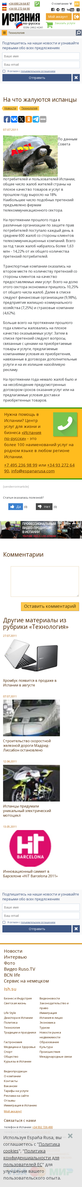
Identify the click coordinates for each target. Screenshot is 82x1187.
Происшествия (50, 1052)
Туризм (45, 1028)
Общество (11, 1057)
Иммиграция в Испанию (20, 1105)
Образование (49, 1042)
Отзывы (9, 1100)
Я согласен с (31, 71)
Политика (10, 1022)
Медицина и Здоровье (20, 1047)
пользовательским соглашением (38, 71)
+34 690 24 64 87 (19, 3)
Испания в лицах (51, 1018)
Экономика (47, 1022)
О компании (60, 3)
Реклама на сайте (16, 1096)
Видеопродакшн (15, 1071)
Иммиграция (48, 1013)
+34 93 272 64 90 (19, 9)
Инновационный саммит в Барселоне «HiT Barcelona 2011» (30, 873)
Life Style (10, 1013)
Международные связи (56, 1057)
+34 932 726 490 (42, 1127)
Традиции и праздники (20, 1032)
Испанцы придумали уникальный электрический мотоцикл (27, 811)
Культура (46, 1047)
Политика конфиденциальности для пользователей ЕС (31, 1157)
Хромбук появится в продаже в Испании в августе (30, 683)
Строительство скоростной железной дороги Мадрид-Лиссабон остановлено (27, 745)
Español (77, 3)
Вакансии (10, 1086)
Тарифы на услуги (16, 1091)
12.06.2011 (10, 761)
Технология (16, 33)
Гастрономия (13, 1042)
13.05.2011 (10, 827)
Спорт (8, 1052)
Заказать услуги (65, 23)
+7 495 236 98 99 (20, 465)
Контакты (11, 1081)
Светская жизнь (15, 1003)
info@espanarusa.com (33, 471)
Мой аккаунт (13, 1111)
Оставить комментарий (50, 606)
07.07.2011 (10, 696)
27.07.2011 (10, 636)
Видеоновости (50, 998)
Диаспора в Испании (18, 1018)
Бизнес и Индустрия (18, 998)
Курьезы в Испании (17, 1061)
